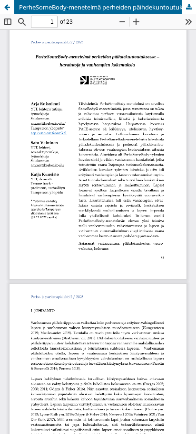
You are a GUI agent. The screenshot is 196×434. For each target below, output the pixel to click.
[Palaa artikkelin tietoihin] (7, 7)
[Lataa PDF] (189, 7)
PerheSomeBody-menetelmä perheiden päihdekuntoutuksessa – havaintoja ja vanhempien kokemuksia (107, 7)
